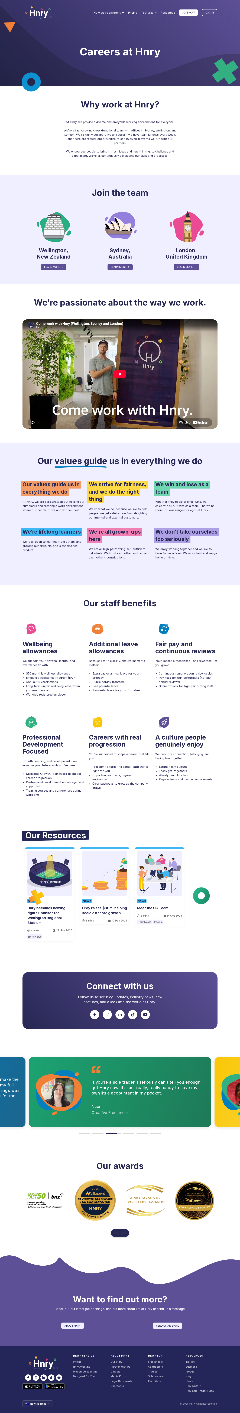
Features (147, 12)
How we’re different (107, 12)
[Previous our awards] (117, 1233)
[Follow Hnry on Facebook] (94, 1014)
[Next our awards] (123, 1233)
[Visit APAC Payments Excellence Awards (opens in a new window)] (45, 1200)
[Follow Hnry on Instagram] (107, 1014)
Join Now (188, 12)
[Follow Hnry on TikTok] (132, 1014)
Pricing (132, 12)
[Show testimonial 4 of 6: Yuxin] (126, 1133)
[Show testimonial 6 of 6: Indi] (155, 1133)
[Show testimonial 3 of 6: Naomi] (111, 1133)
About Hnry (72, 1325)
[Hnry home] (43, 1363)
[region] (120, 1206)
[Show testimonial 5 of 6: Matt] (142, 1133)
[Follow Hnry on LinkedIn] (120, 1014)
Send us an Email (167, 1325)
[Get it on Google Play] (55, 1386)
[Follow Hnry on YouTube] (145, 1014)
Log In (210, 12)
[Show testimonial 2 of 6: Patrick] (97, 1133)
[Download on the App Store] (32, 1386)
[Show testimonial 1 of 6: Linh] (84, 1133)
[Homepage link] (39, 12)
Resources (168, 12)
